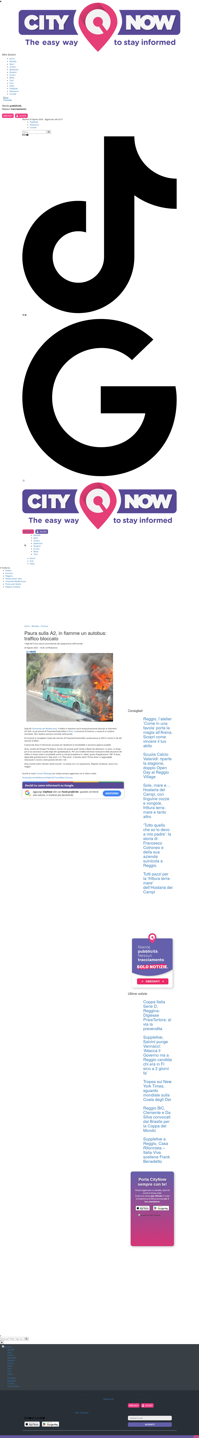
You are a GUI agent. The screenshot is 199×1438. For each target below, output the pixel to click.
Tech (11, 80)
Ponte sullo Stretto (13, 584)
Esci (196, 1436)
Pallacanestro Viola (13, 578)
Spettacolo (14, 69)
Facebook (84, 1412)
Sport (11, 64)
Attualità (12, 61)
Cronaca (9, 573)
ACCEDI (22, 115)
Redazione (14, 91)
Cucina (12, 75)
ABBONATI (7, 115)
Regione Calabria (12, 586)
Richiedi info (108, 1399)
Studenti (13, 72)
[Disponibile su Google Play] (161, 1208)
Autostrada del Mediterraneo (44, 728)
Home (12, 58)
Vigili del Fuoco (53, 777)
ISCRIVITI (150, 1424)
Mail (77, 1412)
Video (11, 85)
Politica (8, 570)
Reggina (9, 575)
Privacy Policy (13, 1386)
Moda (11, 77)
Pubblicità (13, 88)
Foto (11, 83)
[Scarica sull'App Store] (142, 1208)
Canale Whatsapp (44, 773)
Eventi (32, 558)
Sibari (70, 731)
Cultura (12, 66)
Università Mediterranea (15, 581)
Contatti (12, 94)
